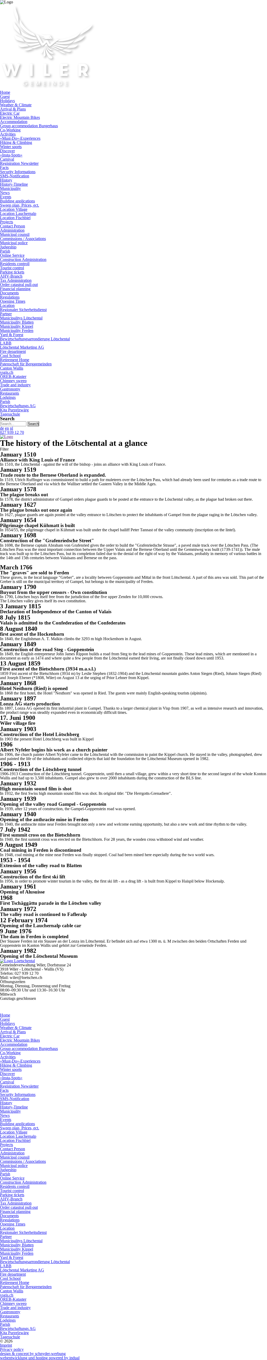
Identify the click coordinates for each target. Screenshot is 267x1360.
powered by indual (40, 1358)
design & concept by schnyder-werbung (33, 1353)
